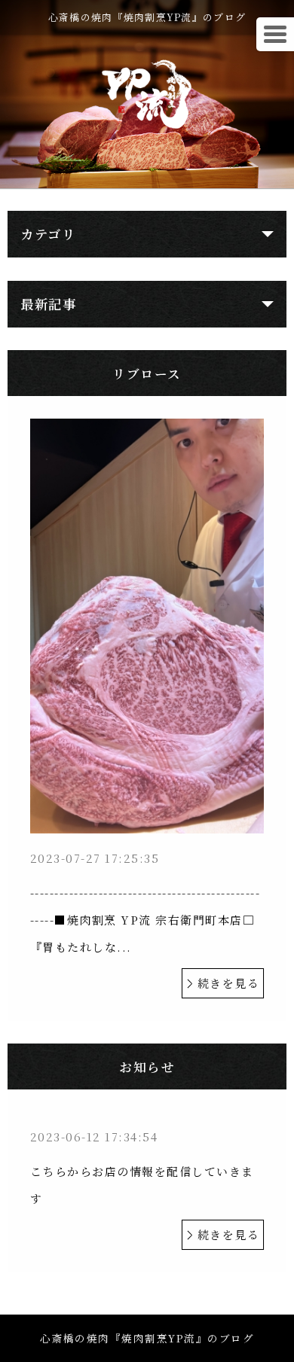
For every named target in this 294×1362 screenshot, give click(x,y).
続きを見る (229, 983)
